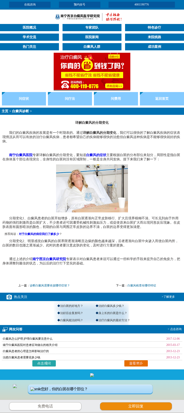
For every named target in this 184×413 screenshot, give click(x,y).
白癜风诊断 (20, 111)
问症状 (24, 98)
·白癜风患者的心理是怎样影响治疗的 (25, 351)
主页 (5, 111)
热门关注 (29, 46)
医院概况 (29, 27)
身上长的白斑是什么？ (112, 313)
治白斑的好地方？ (71, 306)
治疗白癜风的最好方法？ (114, 320)
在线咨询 (30, 4)
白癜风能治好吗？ (71, 320)
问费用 (116, 98)
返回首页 (162, 98)
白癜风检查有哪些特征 (141, 285)
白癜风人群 (92, 46)
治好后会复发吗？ (71, 313)
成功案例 (154, 46)
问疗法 (70, 98)
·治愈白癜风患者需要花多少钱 (21, 357)
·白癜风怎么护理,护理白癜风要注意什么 (27, 338)
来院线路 (154, 37)
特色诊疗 (154, 27)
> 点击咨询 (175, 329)
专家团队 (92, 27)
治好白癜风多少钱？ (111, 306)
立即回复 (137, 405)
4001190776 (141, 4)
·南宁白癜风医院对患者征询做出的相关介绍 (30, 345)
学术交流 (29, 37)
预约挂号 (79, 4)
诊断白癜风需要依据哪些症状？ (50, 285)
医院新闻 (92, 37)
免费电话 (45, 406)
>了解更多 (168, 296)
